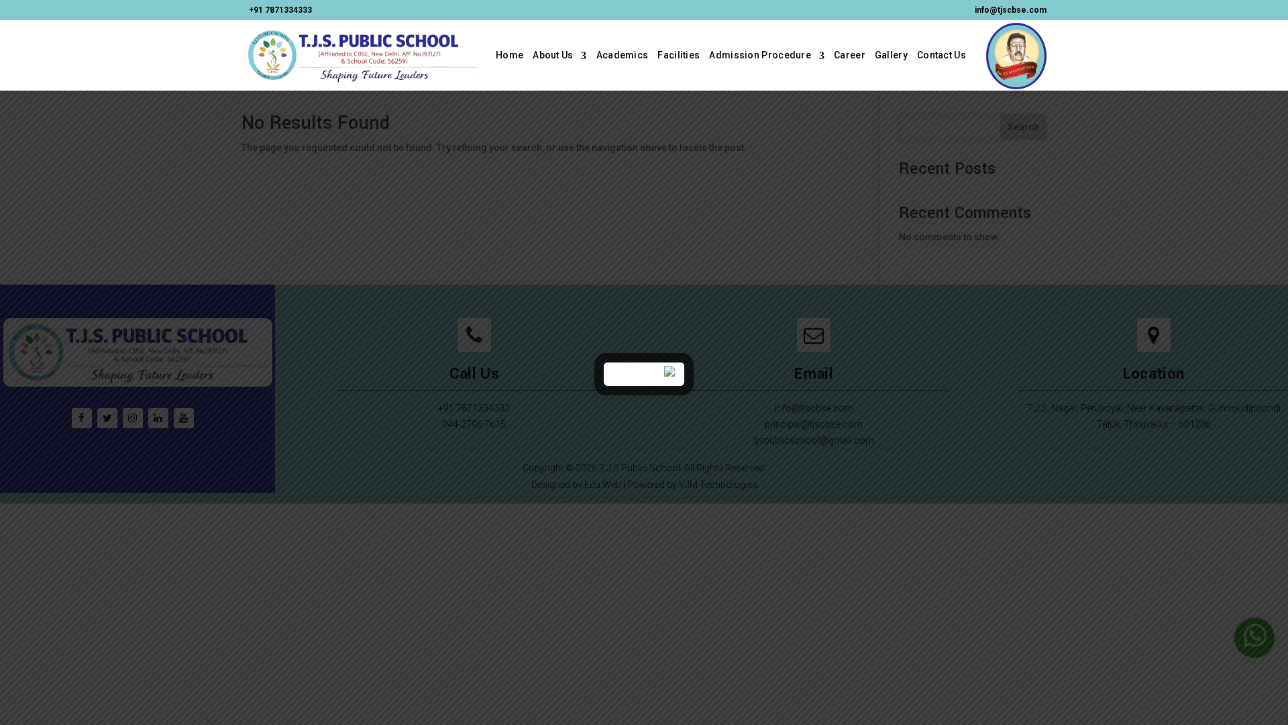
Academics (622, 55)
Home (509, 55)
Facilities (678, 55)
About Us (553, 55)
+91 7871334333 (280, 10)
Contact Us (941, 55)
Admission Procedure (760, 55)
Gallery (891, 55)
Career (849, 55)
